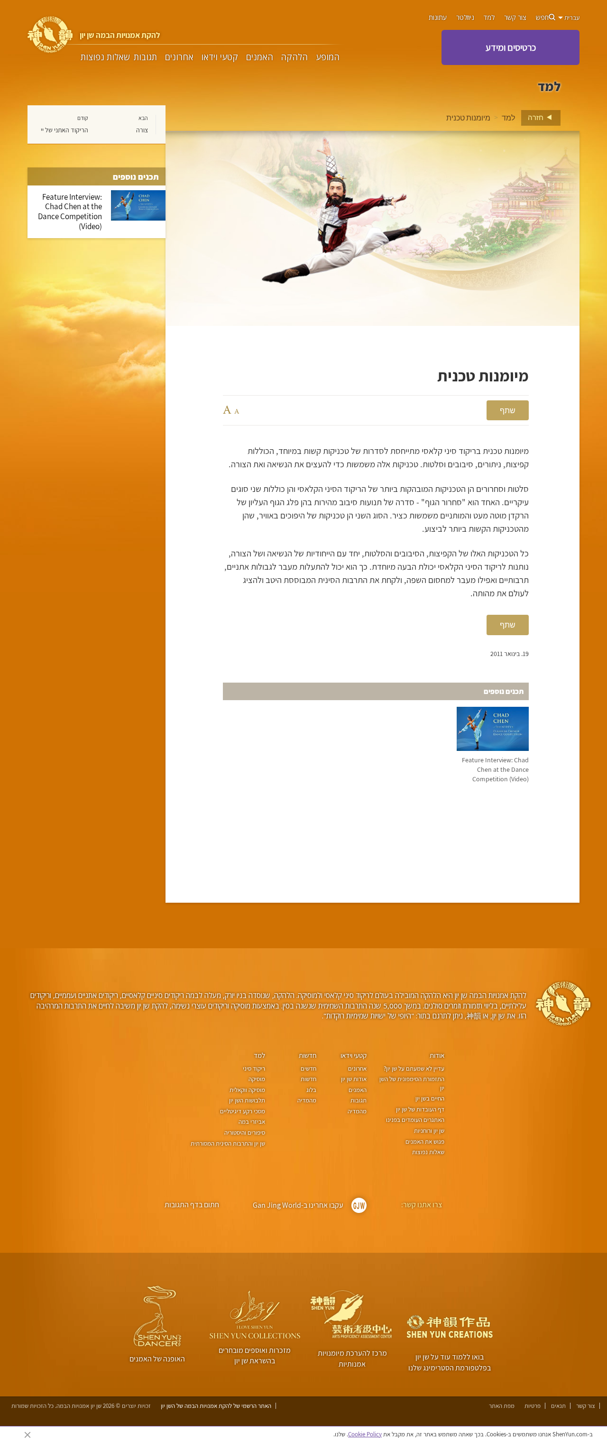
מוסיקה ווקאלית (247, 1090)
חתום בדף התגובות (192, 1205)
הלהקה (294, 57)
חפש (542, 17)
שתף (507, 410)
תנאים (558, 1406)
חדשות (307, 1055)
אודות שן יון (354, 1079)
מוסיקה (256, 1079)
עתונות (438, 17)
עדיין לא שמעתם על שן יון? (414, 1068)
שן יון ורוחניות (429, 1131)
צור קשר (515, 17)
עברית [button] (571, 17)
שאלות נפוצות (105, 57)
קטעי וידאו (219, 57)
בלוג (311, 1090)
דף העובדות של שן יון (420, 1109)
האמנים (259, 57)
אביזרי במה (252, 1122)
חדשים (308, 1068)
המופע (328, 57)
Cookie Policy (365, 1434)
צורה (142, 130)
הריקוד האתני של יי (64, 130)
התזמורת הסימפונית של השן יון (411, 1083)
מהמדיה (357, 1111)
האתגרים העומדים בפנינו (415, 1120)
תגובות (145, 57)
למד (489, 17)
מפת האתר (502, 1406)
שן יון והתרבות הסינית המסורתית (228, 1143)
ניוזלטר (465, 17)
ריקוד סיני (254, 1068)
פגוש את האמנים (424, 1142)
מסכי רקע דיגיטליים (242, 1111)
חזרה (536, 117)
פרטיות (532, 1406)
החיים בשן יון (429, 1098)
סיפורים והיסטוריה (244, 1132)
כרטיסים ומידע (511, 47)
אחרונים (179, 57)
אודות (437, 1055)
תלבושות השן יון (247, 1100)
